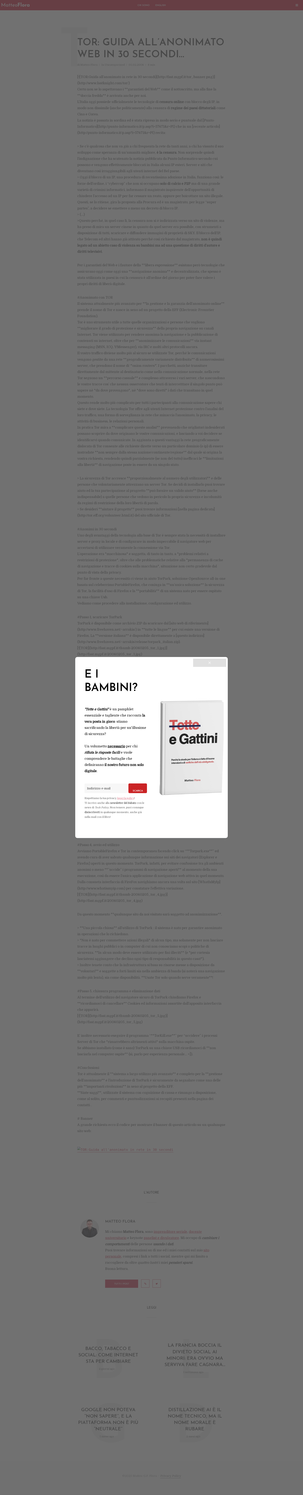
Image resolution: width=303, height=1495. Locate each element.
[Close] (209, 663)
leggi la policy (125, 798)
